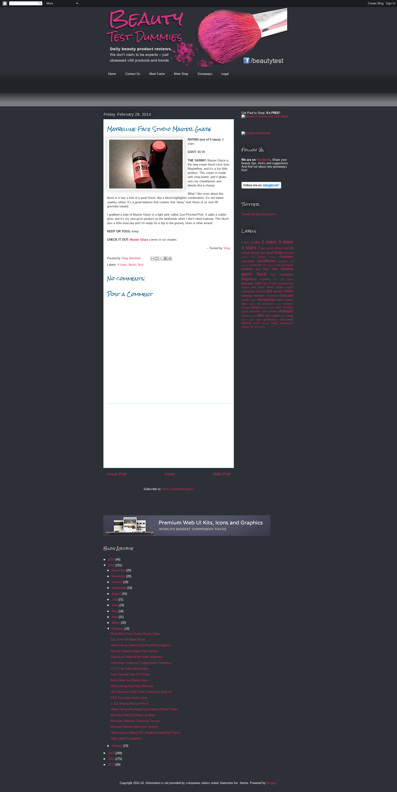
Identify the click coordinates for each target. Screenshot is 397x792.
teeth (257, 322)
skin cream (272, 315)
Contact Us (132, 74)
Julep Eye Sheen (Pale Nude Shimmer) (137, 657)
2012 (111, 759)
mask (245, 300)
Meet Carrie (157, 74)
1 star (255, 242)
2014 (111, 565)
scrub (244, 311)
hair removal (280, 283)
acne (270, 248)
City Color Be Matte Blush (128, 639)
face (140, 264)
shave (245, 315)
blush (132, 264)
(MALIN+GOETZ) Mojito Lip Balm (133, 715)
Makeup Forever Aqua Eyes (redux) (134, 726)
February (118, 628)
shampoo (285, 311)
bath (286, 248)
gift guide (287, 279)
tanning (246, 323)
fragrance (249, 279)
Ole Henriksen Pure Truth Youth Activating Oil (141, 691)
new (244, 303)
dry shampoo (285, 265)
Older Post (221, 474)
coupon (283, 261)
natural (289, 299)
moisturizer (266, 300)
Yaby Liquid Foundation (126, 738)
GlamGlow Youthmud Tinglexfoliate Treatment (141, 663)
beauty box (258, 252)
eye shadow (283, 269)
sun (251, 319)
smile (283, 316)
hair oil (266, 283)
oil (258, 303)
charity (272, 257)
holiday (260, 291)
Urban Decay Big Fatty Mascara (132, 686)
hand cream (275, 287)
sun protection (266, 319)
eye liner (262, 269)
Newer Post (116, 474)
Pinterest (246, 307)
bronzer (288, 252)
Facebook (263, 159)
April (115, 617)
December (119, 570)
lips (269, 291)
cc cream (258, 256)
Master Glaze (139, 239)
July (115, 599)
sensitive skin (258, 311)
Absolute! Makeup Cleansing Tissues (135, 721)
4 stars (122, 264)
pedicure (268, 303)
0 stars (245, 242)
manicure (272, 295)
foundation (286, 274)
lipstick (278, 291)
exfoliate (247, 269)
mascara (286, 295)
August (117, 593)
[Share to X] (161, 258)
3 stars (285, 241)
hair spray (258, 287)
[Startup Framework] (255, 133)
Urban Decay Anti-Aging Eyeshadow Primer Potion (144, 709)
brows (244, 257)
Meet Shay (181, 74)
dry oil (272, 265)
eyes (246, 273)
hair (258, 283)
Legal (225, 74)
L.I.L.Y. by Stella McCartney (129, 668)
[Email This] (152, 258)
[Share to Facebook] (165, 258)
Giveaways (205, 74)
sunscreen (286, 319)
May (115, 611)
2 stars (269, 241)
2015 (111, 559)
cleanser (286, 257)
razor (278, 307)
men (253, 299)
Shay (226, 248)
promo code (267, 307)
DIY (265, 265)
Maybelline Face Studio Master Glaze (136, 633)
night (252, 304)
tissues (265, 323)
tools (275, 323)
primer (256, 307)
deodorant (255, 265)
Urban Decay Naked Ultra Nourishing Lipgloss (141, 645)
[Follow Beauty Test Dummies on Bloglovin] (261, 187)
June (115, 605)
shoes (253, 316)
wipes (245, 326)
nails (280, 300)
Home (112, 74)
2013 (111, 753)
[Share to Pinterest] (170, 258)
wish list (254, 327)
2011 (111, 764)
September (119, 587)
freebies (266, 279)
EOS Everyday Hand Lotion (129, 697)
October (117, 582)
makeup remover (252, 295)
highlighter (248, 291)
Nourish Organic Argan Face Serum (134, 651)
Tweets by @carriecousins (259, 214)
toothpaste (286, 322)
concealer (247, 261)
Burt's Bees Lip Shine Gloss (129, 680)
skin (260, 315)
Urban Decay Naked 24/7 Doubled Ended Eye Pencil (145, 732)
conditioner (266, 261)
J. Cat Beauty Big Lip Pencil (129, 703)
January (117, 745)
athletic (278, 248)
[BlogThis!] (157, 258)
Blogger (271, 783)
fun (276, 279)
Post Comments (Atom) (178, 489)
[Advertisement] (187, 95)
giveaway (247, 283)
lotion (288, 291)
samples (288, 307)
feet (273, 274)
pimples (288, 303)
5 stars (262, 248)
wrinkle (261, 327)
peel (278, 304)
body (279, 252)
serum (272, 311)
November (119, 576)
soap (290, 315)
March (116, 622)
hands (289, 287)
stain (244, 319)
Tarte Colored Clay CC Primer (130, 674)
